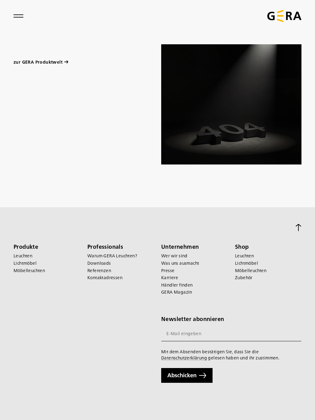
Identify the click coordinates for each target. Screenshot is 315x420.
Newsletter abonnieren (192, 319)
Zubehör (244, 277)
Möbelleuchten (29, 270)
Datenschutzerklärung (184, 358)
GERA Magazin (176, 292)
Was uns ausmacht (180, 263)
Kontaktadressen (104, 277)
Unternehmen (180, 246)
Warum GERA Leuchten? (112, 256)
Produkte (26, 246)
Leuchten (23, 256)
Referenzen (99, 270)
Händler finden (177, 285)
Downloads (99, 263)
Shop (242, 246)
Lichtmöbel (25, 263)
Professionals (105, 246)
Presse (167, 270)
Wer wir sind (174, 256)
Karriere (169, 277)
